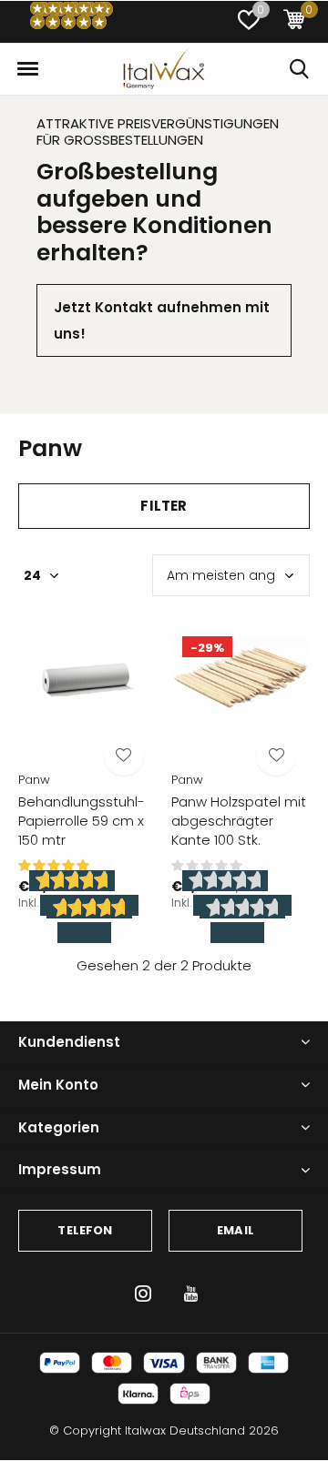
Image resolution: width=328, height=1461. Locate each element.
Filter (163, 505)
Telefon (84, 1230)
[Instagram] (143, 1293)
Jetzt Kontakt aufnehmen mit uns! (162, 320)
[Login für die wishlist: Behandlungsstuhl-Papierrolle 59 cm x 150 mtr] (124, 756)
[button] (249, 22)
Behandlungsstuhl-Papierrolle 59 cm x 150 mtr (81, 820)
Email (235, 1230)
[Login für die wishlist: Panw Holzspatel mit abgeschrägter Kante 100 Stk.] (276, 756)
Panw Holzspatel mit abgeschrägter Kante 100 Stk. (238, 820)
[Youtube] (191, 1293)
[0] (293, 22)
